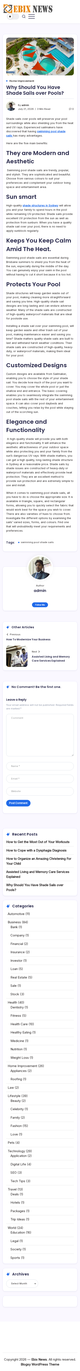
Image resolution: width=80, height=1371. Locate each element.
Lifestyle (14, 1096)
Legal (14, 1241)
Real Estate (18, 977)
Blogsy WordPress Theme (40, 1364)
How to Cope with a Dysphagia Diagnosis (36, 850)
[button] (13, 16)
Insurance (17, 952)
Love (14, 1134)
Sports (15, 1258)
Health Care (19, 1024)
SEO (13, 1173)
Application (18, 1156)
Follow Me (40, 605)
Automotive (16, 914)
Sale (13, 986)
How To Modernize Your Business (28, 639)
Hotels (15, 1202)
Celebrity (17, 1109)
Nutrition (16, 1049)
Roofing (16, 1079)
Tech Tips (17, 1181)
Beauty (15, 1101)
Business (14, 922)
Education (17, 1232)
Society (16, 1249)
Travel (12, 1189)
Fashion (16, 1126)
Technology (16, 1151)
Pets (11, 1143)
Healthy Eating (20, 1032)
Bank (14, 927)
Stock (14, 994)
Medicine (17, 1041)
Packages (17, 1211)
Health (12, 1002)
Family (15, 1117)
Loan (14, 969)
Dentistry (17, 1007)
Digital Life (18, 1164)
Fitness (15, 1016)
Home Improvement (22, 1066)
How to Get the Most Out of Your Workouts (38, 842)
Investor (16, 961)
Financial (16, 944)
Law (11, 1088)
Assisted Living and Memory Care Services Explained (51, 658)
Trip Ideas (17, 1219)
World (12, 1228)
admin (25, 105)
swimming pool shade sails (37, 542)
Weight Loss (19, 1058)
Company (17, 935)
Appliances (18, 1071)
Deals (14, 1194)
